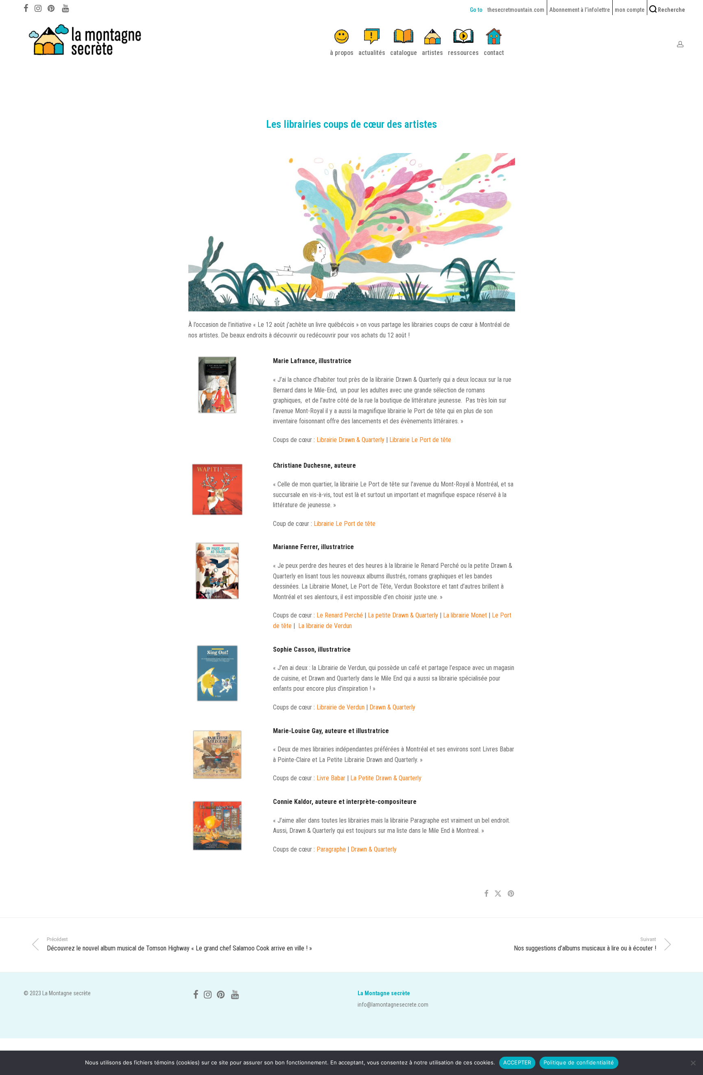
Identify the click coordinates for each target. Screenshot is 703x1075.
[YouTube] (66, 7)
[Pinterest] (52, 7)
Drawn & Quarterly (393, 707)
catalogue (403, 53)
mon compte (629, 10)
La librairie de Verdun (326, 626)
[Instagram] (38, 7)
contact (494, 53)
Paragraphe (331, 849)
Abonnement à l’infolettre (579, 10)
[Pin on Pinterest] (511, 894)
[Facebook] (26, 7)
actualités (371, 53)
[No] (693, 1063)
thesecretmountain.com (515, 10)
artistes (432, 53)
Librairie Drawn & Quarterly (350, 440)
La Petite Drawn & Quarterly (386, 778)
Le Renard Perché (339, 615)
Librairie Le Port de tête (420, 440)
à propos (342, 53)
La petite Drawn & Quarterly (403, 615)
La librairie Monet (465, 615)
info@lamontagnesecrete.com (393, 1004)
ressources (463, 53)
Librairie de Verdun (341, 707)
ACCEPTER (517, 1062)
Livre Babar (331, 778)
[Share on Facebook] (486, 894)
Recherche (671, 10)
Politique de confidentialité (579, 1062)
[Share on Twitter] (498, 894)
